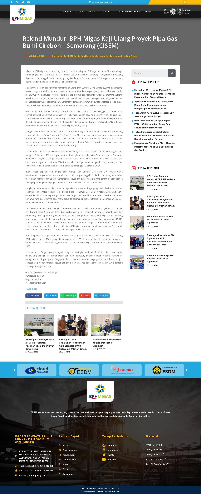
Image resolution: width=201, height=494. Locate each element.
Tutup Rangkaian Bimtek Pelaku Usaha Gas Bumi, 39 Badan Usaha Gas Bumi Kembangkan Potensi (154, 135)
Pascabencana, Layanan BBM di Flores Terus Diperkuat (160, 258)
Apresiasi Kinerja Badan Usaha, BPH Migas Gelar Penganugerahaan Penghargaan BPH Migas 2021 (153, 105)
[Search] (172, 73)
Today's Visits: (153, 449)
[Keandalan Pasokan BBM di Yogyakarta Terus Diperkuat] (108, 324)
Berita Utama (113, 56)
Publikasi (92, 11)
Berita (55, 56)
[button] (14, 370)
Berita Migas (98, 56)
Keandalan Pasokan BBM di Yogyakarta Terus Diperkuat (107, 342)
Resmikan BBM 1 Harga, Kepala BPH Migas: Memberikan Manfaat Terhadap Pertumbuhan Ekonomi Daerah (154, 94)
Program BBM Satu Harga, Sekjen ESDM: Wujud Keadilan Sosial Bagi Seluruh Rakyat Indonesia (152, 124)
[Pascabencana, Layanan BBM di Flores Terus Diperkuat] (138, 261)
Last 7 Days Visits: (155, 459)
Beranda (67, 11)
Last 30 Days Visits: (156, 464)
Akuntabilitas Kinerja (128, 11)
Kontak (148, 11)
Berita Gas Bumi (82, 56)
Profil (78, 11)
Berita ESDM (66, 56)
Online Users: (152, 444)
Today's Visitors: (154, 454)
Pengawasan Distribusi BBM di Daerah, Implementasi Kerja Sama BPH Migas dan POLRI (155, 147)
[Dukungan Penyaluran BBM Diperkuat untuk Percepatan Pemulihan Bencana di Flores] (138, 241)
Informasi (107, 11)
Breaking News (129, 56)
